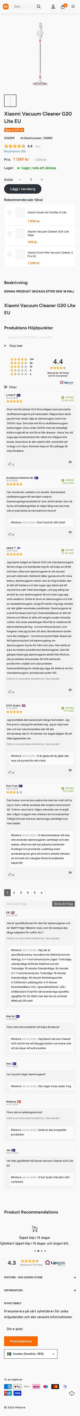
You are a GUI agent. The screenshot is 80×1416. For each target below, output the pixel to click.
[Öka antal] (42, 179)
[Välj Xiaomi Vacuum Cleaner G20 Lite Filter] (10, 233)
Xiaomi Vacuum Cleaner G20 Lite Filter (48, 233)
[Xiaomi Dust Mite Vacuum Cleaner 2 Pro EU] (20, 254)
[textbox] (28, 903)
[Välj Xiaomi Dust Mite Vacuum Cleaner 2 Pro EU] (10, 254)
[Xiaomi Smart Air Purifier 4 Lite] (20, 212)
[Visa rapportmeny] (70, 463)
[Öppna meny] (73, 6)
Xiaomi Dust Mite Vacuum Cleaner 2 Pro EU (50, 254)
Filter (12, 387)
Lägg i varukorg (22, 189)
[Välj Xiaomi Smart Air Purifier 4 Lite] (10, 212)
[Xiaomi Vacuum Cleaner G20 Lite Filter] (20, 233)
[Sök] (38, 6)
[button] (35, 1262)
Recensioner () (15, 151)
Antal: (8, 180)
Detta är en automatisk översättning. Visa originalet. (33, 678)
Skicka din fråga (63, 903)
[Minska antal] (20, 179)
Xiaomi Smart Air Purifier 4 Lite (47, 212)
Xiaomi (9, 138)
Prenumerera (21, 1341)
